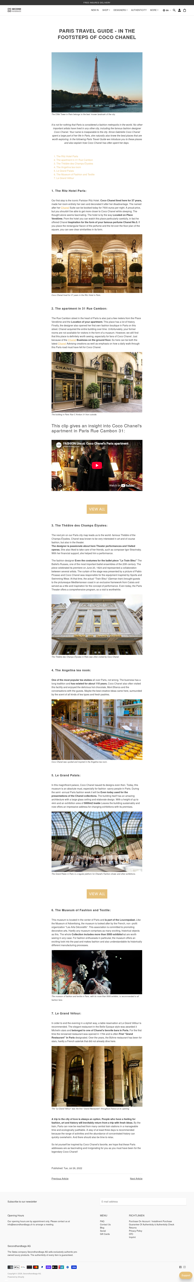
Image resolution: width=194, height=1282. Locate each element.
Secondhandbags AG (32, 1273)
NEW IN (95, 9)
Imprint (132, 1237)
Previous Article (60, 1178)
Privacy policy (135, 1230)
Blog (102, 1227)
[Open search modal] (174, 10)
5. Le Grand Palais (64, 170)
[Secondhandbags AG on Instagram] (184, 1266)
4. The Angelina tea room (67, 167)
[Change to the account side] (179, 10)
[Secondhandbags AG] (14, 10)
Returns (133, 1227)
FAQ (102, 1221)
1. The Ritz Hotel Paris (66, 156)
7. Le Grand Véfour (64, 178)
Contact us (105, 1224)
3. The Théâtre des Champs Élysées (73, 163)
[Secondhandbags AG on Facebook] (180, 1266)
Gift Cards (105, 1233)
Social (103, 1230)
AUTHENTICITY (139, 9)
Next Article (136, 1178)
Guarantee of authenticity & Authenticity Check (151, 1224)
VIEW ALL (97, 509)
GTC (131, 1233)
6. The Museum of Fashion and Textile (74, 174)
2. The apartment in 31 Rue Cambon (73, 160)
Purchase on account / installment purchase (150, 1221)
